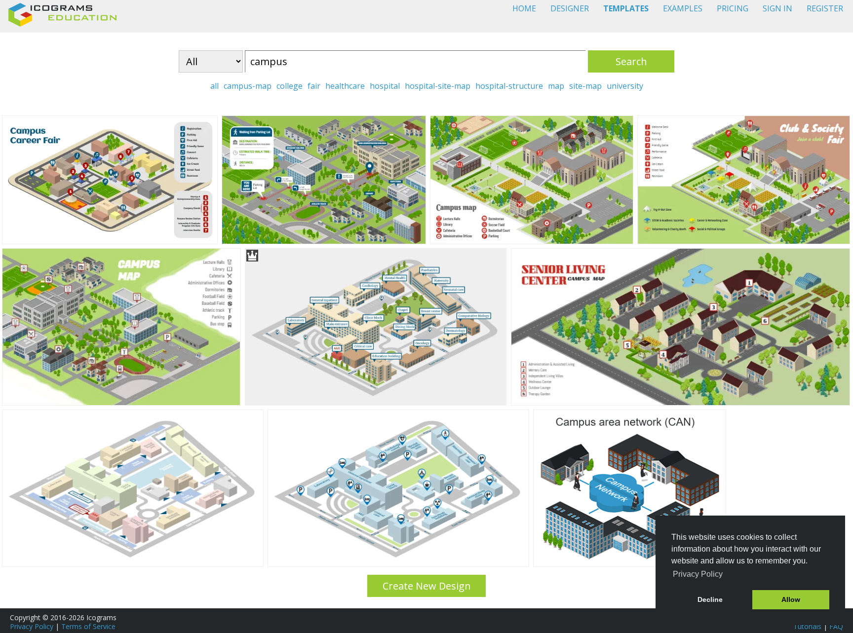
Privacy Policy (31, 626)
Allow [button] (790, 599)
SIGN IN (777, 8)
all (214, 85)
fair (314, 85)
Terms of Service (88, 626)
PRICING (732, 8)
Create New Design (427, 586)
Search (631, 61)
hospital (385, 85)
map (556, 85)
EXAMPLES (682, 8)
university (625, 85)
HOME (524, 8)
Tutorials (807, 626)
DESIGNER (569, 8)
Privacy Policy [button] (698, 574)
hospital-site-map (437, 85)
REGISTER (825, 8)
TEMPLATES (626, 8)
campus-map (247, 85)
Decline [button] (710, 599)
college (289, 85)
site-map (585, 85)
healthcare (345, 85)
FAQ (836, 626)
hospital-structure (509, 85)
